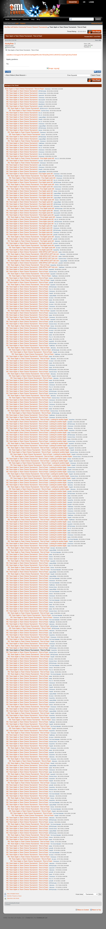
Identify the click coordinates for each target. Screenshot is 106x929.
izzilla (40, 165)
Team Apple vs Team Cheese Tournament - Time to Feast (24, 89)
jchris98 (41, 106)
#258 (99, 40)
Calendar (26, 19)
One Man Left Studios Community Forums (17, 27)
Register (22, 23)
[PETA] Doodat (42, 91)
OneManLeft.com (42, 918)
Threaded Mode (88, 36)
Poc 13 (40, 112)
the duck (41, 160)
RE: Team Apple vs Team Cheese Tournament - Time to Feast (28, 265)
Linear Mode (97, 36)
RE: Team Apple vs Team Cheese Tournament (21, 91)
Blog (38, 19)
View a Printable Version (13, 893)
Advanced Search (96, 23)
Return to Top (96, 910)
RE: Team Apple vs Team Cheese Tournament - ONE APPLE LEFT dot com (32, 252)
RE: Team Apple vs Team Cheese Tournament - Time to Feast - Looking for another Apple (38, 419)
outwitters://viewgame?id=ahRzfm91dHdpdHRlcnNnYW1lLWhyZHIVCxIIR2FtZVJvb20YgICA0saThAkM (42, 55)
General (35, 27)
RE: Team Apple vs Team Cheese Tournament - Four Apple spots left (31, 158)
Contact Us (29, 918)
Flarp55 (40, 119)
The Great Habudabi (73, 539)
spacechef (41, 95)
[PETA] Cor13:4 (44, 108)
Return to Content (83, 910)
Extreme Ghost (42, 93)
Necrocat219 (42, 99)
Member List (16, 19)
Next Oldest (10, 75)
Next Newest (20, 75)
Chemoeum (48, 89)
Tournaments (43, 27)
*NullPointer (41, 143)
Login (17, 23)
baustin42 (57, 215)
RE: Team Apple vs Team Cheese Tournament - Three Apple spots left (29, 215)
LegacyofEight (42, 117)
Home (7, 19)
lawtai (60, 252)
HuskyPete (9, 44)
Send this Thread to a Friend (14, 896)
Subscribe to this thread (13, 898)
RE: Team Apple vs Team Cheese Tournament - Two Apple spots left (29, 226)
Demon (40, 130)
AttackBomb (42, 104)
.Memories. (56, 210)
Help (32, 19)
